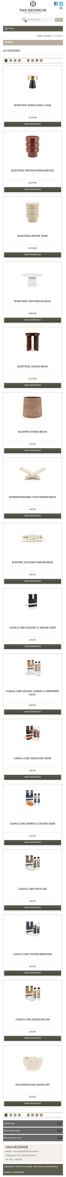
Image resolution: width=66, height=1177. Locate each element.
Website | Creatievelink (14, 1172)
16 (28, 60)
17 (32, 60)
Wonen (47, 36)
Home (40, 36)
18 (37, 60)
